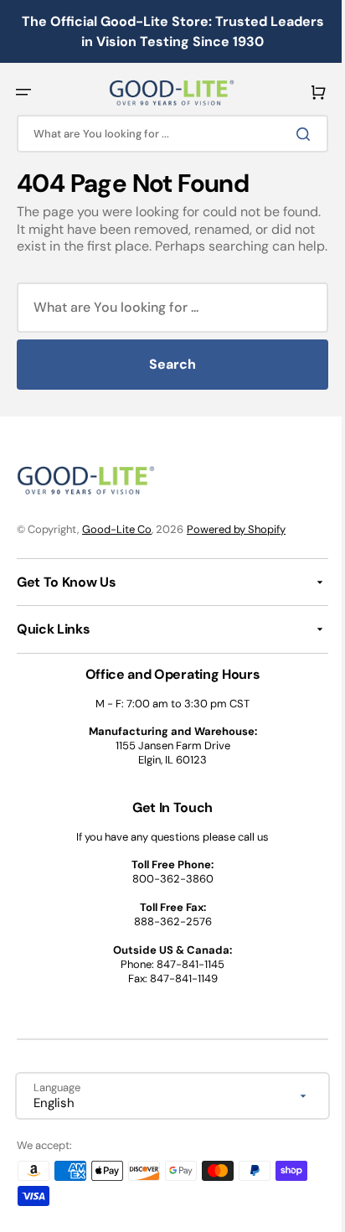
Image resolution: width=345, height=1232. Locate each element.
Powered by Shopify (236, 547)
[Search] (294, 134)
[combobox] (166, 134)
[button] (23, 92)
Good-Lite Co (117, 547)
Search (166, 382)
